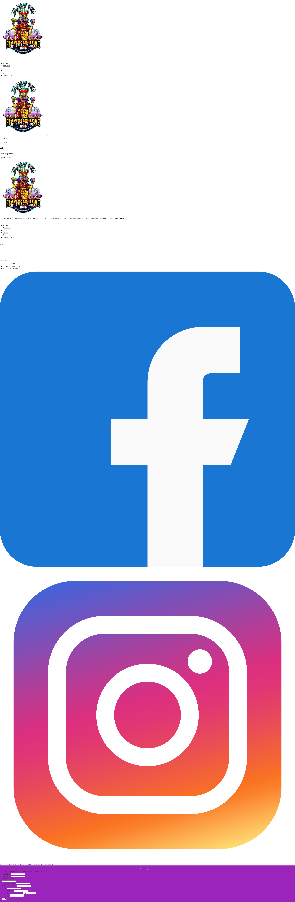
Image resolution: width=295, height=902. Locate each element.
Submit (4, 898)
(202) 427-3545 (4, 138)
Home (5, 63)
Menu (5, 68)
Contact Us (7, 75)
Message (6, 896)
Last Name (6, 876)
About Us (6, 66)
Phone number (8, 890)
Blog (4, 73)
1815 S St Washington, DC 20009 (12, 252)
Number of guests (9, 886)
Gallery (5, 70)
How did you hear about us (12, 893)
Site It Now (57, 864)
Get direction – (5, 257)
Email (4, 888)
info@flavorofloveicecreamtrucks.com (19, 244)
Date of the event (9, 879)
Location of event (9, 883)
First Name (6, 874)
